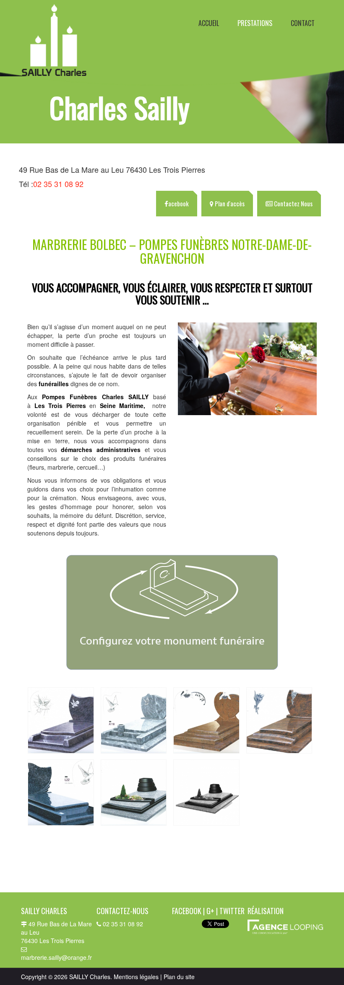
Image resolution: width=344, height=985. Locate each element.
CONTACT (303, 23)
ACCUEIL (208, 23)
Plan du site (179, 976)
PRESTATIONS (254, 23)
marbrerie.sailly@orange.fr (56, 957)
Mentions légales (136, 976)
